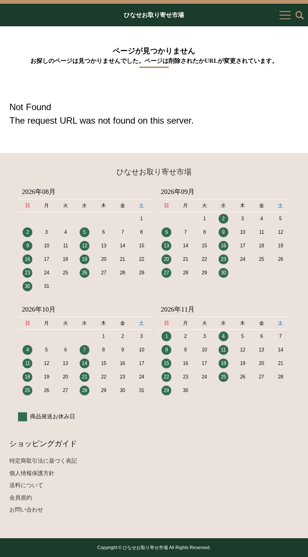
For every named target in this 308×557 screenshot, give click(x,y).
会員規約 (20, 497)
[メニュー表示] (285, 15)
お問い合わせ (26, 509)
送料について (26, 485)
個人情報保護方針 (31, 473)
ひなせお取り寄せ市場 (154, 15)
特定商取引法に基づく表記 (43, 460)
